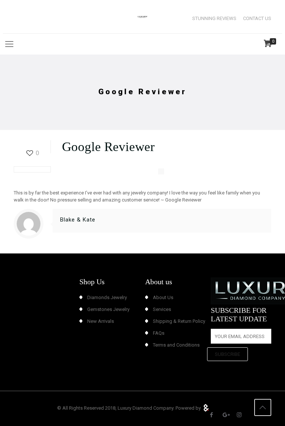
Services (162, 309)
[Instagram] (239, 415)
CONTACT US (257, 18)
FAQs (158, 333)
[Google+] (225, 415)
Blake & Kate (77, 219)
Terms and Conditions (176, 345)
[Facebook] (212, 415)
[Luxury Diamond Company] (142, 16)
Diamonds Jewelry (107, 297)
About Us (163, 297)
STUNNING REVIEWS (214, 18)
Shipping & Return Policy (179, 321)
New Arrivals (100, 321)
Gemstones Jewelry (108, 309)
